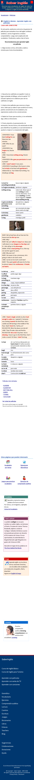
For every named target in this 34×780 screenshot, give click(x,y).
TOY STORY (7, 397)
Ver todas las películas (9, 401)
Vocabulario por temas (8, 466)
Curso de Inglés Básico (10, 668)
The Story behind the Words (12, 548)
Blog (3, 734)
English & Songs (16, 573)
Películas (12, 15)
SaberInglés (7, 659)
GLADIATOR (7, 388)
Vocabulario (4, 15)
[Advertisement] (17, 71)
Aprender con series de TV (11, 681)
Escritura (5, 714)
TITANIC (5, 394)
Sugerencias (6, 743)
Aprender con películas (10, 678)
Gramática (5, 693)
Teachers (5, 730)
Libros (4, 724)
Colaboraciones (7, 746)
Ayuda (4, 753)
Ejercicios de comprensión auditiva (24, 482)
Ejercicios (5, 700)
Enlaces (5, 727)
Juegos (4, 717)
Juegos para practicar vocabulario (8, 482)
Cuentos (5, 710)
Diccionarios (6, 720)
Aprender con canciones (11, 684)
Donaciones (6, 749)
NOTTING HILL (8, 390)
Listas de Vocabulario (10, 509)
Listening (14, 637)
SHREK (5, 392)
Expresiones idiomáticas (24, 466)
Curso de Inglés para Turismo (12, 672)
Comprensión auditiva (10, 703)
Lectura (5, 707)
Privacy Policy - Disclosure (17, 774)
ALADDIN (6, 385)
